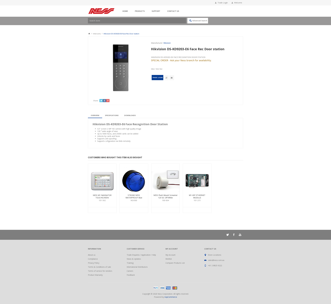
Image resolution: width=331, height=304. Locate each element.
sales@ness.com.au (216, 260)
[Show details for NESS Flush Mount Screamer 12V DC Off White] (165, 178)
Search (197, 20)
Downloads (130, 115)
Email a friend (171, 77)
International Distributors (137, 267)
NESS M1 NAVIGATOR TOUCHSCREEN (102, 196)
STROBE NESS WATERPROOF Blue (134, 196)
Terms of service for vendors (100, 271)
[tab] (95, 115)
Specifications (112, 115)
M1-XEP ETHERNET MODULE (197, 196)
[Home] (89, 34)
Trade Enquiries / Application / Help (141, 255)
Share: (95, 100)
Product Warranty (95, 275)
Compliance (93, 259)
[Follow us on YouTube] (240, 235)
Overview (95, 115)
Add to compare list (166, 77)
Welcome (238, 2)
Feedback (131, 275)
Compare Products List (175, 263)
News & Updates (134, 259)
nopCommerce (170, 297)
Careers (130, 271)
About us (91, 255)
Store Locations (214, 255)
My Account (170, 255)
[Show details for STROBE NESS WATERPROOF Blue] (134, 178)
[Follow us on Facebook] (234, 235)
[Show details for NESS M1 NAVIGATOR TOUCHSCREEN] (102, 178)
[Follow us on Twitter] (227, 235)
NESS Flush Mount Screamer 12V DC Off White (165, 196)
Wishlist (169, 259)
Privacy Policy (93, 263)
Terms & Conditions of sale (99, 267)
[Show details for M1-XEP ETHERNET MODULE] (197, 178)
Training (130, 263)
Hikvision (167, 43)
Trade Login (223, 2)
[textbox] (137, 20)
